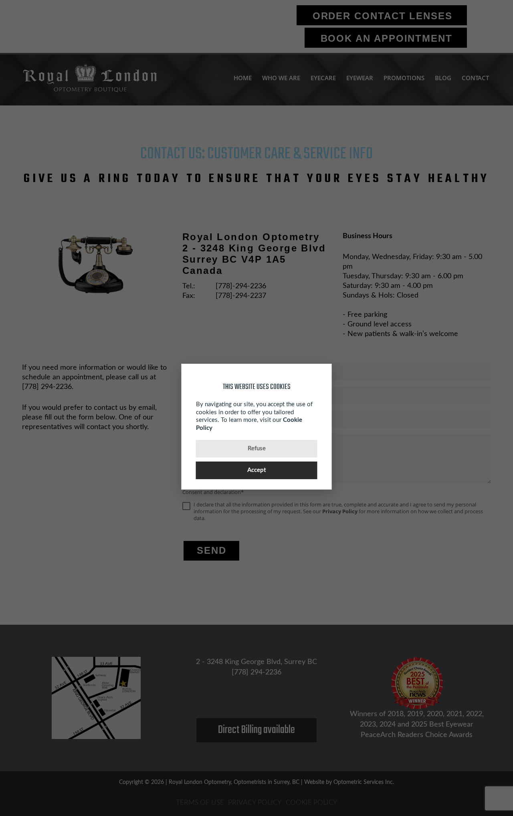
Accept (256, 470)
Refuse (257, 448)
